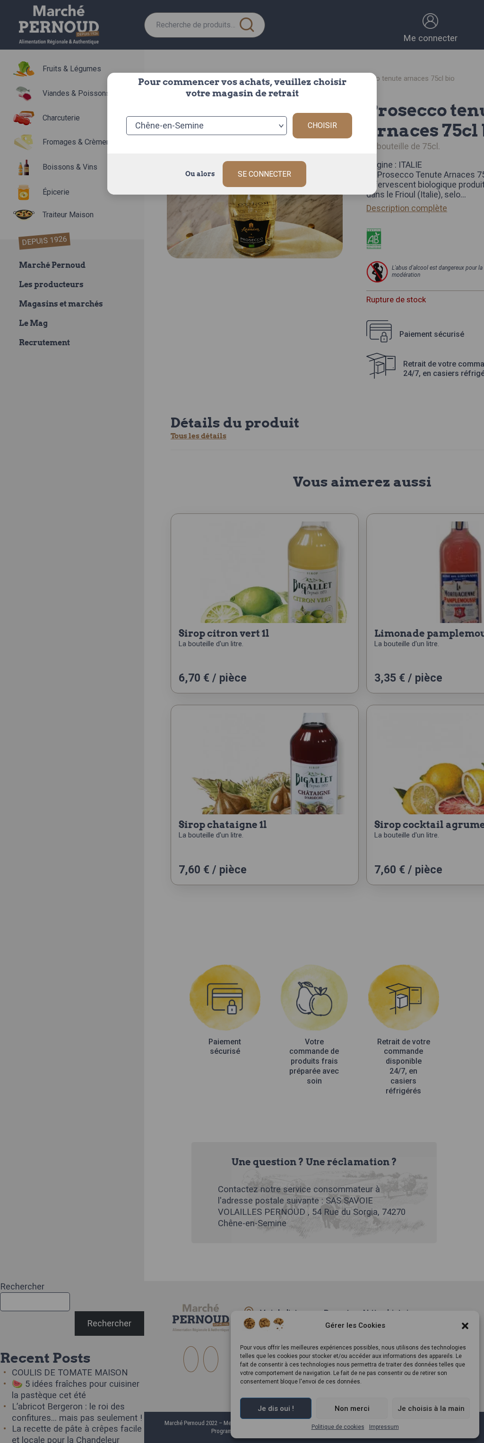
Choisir (322, 125)
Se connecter (264, 174)
